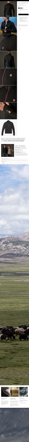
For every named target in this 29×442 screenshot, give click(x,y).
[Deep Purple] (21, 8)
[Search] (24, 2)
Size (18, 11)
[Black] (18, 8)
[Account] (26, 2)
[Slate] (20, 8)
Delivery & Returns (19, 28)
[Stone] (22, 8)
